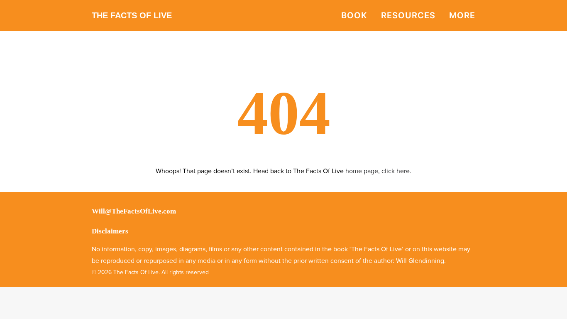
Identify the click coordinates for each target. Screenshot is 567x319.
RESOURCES (408, 15)
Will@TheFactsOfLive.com (134, 211)
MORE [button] (462, 15)
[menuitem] (357, 15)
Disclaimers (110, 231)
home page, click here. (378, 171)
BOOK (354, 15)
